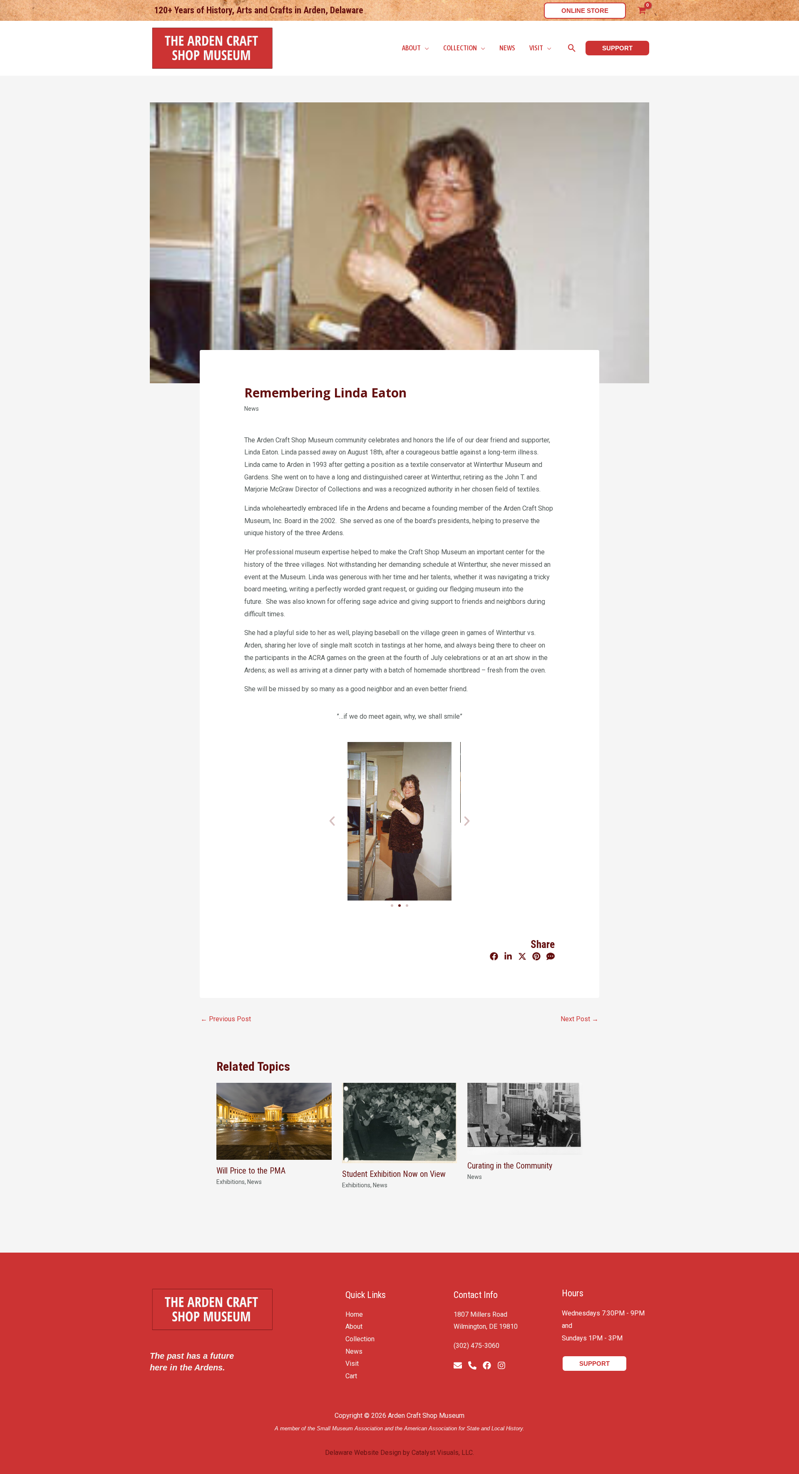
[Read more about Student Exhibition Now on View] (399, 1123)
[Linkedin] (508, 956)
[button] (585, 10)
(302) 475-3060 (476, 1346)
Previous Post (226, 1019)
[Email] (458, 1365)
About (353, 1326)
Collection (360, 1339)
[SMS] (550, 956)
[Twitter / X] (522, 956)
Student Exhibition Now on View (394, 1174)
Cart (351, 1376)
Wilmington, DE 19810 (486, 1326)
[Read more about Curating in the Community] (525, 1118)
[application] (425, 48)
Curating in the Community (509, 1166)
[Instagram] (501, 1365)
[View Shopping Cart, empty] (641, 10)
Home (354, 1314)
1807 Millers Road (480, 1314)
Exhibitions (230, 1182)
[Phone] (472, 1365)
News (251, 408)
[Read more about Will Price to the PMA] (274, 1121)
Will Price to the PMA (250, 1171)
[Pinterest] (536, 956)
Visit (352, 1363)
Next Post (579, 1019)
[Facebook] (494, 956)
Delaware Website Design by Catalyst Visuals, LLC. (399, 1453)
